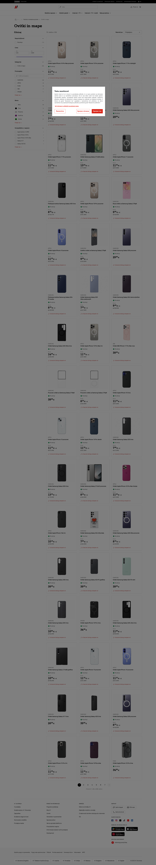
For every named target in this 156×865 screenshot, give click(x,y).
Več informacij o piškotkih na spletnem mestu (67, 106)
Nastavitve (60, 111)
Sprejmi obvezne (83, 111)
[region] (78, 101)
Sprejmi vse (97, 111)
